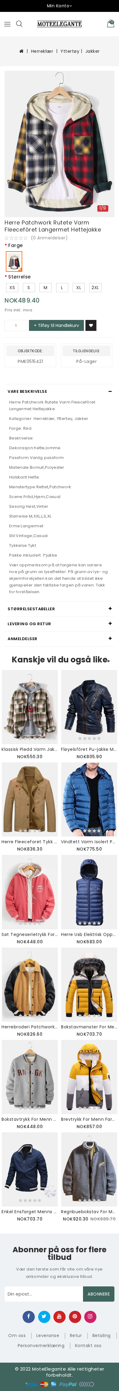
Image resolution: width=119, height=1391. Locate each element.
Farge (15, 246)
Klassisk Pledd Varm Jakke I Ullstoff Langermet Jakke (30, 749)
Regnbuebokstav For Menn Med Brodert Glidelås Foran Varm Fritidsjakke (89, 1211)
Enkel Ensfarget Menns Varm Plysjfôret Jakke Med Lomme (30, 1211)
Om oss (17, 1335)
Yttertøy (69, 51)
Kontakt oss (88, 1346)
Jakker (92, 51)
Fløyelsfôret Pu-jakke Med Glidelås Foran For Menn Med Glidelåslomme (89, 749)
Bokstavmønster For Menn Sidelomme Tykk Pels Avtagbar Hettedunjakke (89, 1027)
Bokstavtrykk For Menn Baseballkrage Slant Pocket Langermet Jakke (30, 1119)
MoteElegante (49, 1369)
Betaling (101, 1335)
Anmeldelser (23, 639)
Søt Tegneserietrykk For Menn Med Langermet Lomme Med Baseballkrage (30, 934)
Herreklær (42, 51)
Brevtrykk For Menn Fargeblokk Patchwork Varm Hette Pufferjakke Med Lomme (89, 1119)
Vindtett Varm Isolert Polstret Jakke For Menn (89, 841)
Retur (76, 1335)
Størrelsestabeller (31, 609)
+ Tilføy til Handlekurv (56, 325)
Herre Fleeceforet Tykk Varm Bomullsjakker (30, 841)
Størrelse (19, 277)
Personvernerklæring (41, 1346)
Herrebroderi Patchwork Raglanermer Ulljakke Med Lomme (30, 1027)
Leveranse (48, 1335)
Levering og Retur (29, 624)
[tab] (59, 391)
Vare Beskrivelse (27, 391)
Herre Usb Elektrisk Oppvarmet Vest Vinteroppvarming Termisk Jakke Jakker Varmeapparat (89, 934)
